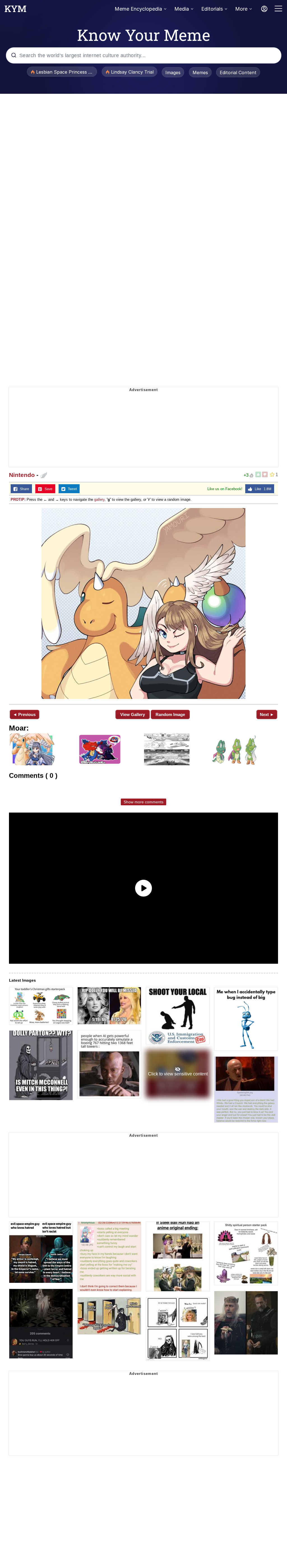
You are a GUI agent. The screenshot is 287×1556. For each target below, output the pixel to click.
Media (181, 9)
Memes (200, 72)
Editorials (212, 9)
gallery (99, 499)
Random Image (170, 714)
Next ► (267, 714)
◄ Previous (24, 714)
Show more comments (143, 802)
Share (23, 489)
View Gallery (132, 714)
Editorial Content (238, 72)
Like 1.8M (261, 489)
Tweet (71, 489)
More (241, 9)
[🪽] (143, 603)
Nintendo (22, 475)
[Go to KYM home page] (15, 10)
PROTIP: (18, 499)
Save (47, 489)
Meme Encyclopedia (138, 9)
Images (172, 72)
